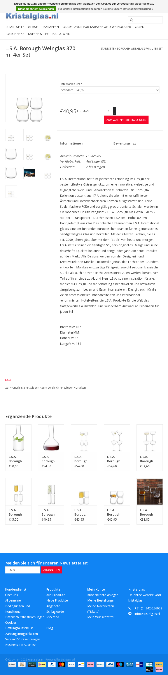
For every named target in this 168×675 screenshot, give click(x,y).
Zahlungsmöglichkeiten (21, 634)
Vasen (139, 27)
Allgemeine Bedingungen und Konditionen (17, 605)
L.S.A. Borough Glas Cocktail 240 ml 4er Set (149, 459)
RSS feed (52, 617)
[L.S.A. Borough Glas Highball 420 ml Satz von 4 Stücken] (51, 491)
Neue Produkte (57, 600)
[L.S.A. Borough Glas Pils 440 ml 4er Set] (18, 491)
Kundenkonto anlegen (102, 595)
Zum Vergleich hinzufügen (57, 387)
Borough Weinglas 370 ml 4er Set (140, 48)
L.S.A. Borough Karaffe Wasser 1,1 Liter (17, 459)
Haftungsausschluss (19, 628)
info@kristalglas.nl (147, 614)
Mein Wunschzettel (100, 617)
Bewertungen (124, 143)
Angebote (53, 606)
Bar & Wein (61, 34)
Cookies (11, 622)
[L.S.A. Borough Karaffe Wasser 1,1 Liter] (18, 438)
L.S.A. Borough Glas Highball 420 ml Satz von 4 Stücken (51, 512)
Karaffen (51, 27)
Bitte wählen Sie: (71, 84)
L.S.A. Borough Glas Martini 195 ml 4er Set (116, 459)
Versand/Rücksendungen (22, 639)
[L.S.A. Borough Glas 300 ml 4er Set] (117, 491)
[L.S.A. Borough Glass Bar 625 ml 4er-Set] (84, 491)
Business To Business (20, 645)
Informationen (71, 143)
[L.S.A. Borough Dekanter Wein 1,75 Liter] (51, 438)
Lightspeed (68, 659)
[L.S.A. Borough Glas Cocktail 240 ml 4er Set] (149, 438)
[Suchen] (130, 20)
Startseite (15, 27)
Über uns (11, 595)
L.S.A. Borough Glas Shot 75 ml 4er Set (149, 512)
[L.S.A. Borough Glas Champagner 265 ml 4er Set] (84, 438)
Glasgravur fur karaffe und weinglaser (97, 27)
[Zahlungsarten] (12, 664)
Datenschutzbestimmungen (24, 617)
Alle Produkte (55, 595)
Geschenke (15, 34)
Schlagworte (55, 611)
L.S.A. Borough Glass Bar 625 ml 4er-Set (82, 512)
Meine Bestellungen (101, 600)
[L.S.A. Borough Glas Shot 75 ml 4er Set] (149, 491)
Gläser (34, 27)
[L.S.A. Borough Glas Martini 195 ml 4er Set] (117, 438)
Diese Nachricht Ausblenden (36, 9)
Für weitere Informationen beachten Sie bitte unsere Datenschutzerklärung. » (106, 9)
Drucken (80, 387)
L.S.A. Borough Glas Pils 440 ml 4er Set (18, 512)
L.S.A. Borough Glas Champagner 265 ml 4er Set (84, 459)
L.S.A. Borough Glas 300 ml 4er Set (116, 512)
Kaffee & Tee (38, 34)
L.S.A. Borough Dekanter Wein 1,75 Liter (49, 459)
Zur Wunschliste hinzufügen (22, 387)
